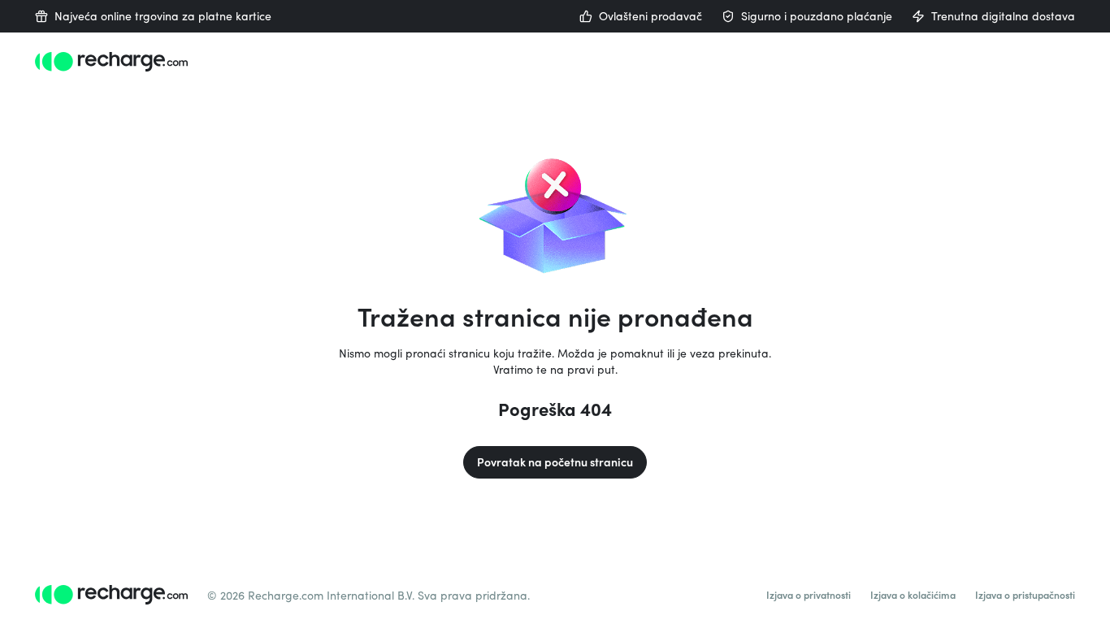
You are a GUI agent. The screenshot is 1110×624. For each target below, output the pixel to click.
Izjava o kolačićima (913, 594)
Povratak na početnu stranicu (555, 462)
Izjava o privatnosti (808, 594)
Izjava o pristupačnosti (1025, 594)
